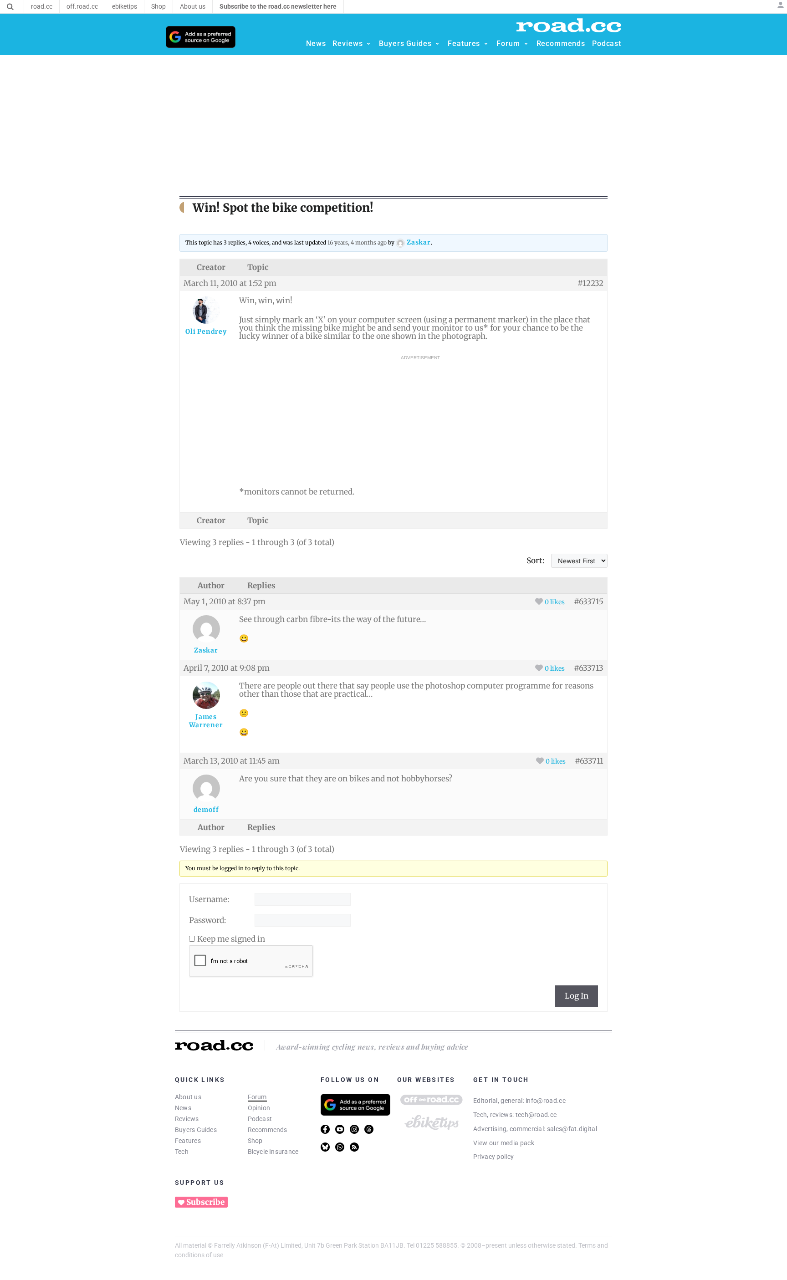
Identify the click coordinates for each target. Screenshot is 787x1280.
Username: (209, 899)
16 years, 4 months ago (357, 242)
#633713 (588, 668)
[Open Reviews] (368, 43)
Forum (257, 1097)
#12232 (590, 283)
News (183, 1108)
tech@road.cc (536, 1114)
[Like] (539, 602)
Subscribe (205, 1202)
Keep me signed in (231, 939)
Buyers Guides (196, 1129)
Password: (207, 920)
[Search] (10, 6)
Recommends (267, 1129)
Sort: (535, 561)
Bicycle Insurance (273, 1151)
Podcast (260, 1118)
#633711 (589, 761)
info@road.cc (546, 1100)
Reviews (187, 1118)
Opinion (259, 1108)
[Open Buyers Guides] (437, 43)
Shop (255, 1140)
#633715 (588, 601)
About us (188, 1097)
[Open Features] (486, 43)
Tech (182, 1151)
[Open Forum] (526, 43)
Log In (576, 996)
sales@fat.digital (572, 1128)
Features (188, 1140)
